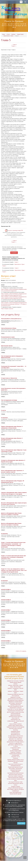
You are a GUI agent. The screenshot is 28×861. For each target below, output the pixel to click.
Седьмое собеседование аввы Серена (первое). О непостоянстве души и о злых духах (14, 493)
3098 (3, 577)
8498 (3, 423)
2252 (3, 384)
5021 (3, 434)
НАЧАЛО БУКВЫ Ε (6, 630)
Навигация (4, 2)
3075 (3, 606)
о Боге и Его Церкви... (21, 651)
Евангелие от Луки (8, 35)
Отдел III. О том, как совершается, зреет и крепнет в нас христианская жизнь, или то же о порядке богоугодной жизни (14, 570)
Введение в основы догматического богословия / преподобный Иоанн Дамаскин (15, 698)
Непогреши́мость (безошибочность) (11, 318)
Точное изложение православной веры (15, 779)
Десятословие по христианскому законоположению (15, 712)
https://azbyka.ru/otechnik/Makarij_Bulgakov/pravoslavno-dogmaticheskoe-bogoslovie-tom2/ (14, 297)
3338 (3, 565)
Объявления (15, 749)
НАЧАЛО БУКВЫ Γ (6, 610)
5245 (3, 519)
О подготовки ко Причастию (9, 378)
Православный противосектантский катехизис (15, 772)
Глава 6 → (14, 46)
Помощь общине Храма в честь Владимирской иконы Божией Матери (15, 761)
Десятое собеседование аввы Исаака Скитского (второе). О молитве (11, 524)
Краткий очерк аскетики (15, 728)
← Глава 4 (14, 44)
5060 (3, 499)
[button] (21, 2)
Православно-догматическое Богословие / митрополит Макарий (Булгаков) (15, 768)
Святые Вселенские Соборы (8, 328)
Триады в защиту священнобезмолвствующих (15, 787)
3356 (3, 596)
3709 (3, 509)
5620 (3, 362)
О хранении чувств (15, 747)
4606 (3, 489)
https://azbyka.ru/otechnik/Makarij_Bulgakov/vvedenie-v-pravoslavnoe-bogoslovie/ (14, 290)
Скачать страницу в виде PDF (15, 230)
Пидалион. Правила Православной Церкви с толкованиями (15, 753)
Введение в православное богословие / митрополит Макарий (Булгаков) (15, 703)
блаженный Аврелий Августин (15, 694)
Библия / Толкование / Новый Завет (15, 692)
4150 (3, 637)
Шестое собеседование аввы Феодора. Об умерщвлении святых (12, 481)
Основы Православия (15, 750)
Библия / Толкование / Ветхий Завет (15, 689)
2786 (3, 374)
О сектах (3, 410)
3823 (3, 467)
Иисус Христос (15, 718)
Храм (3, 34)
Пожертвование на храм (8, 337)
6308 (3, 414)
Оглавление (4, 417)
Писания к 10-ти (15, 756)
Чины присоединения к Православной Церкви (15, 793)
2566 (3, 627)
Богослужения (15, 695)
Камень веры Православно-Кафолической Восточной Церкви (15, 726)
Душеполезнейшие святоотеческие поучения (15, 715)
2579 (3, 552)
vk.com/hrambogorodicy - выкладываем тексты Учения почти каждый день (15, 805)
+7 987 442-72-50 (14, 814)
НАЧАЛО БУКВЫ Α (6, 589)
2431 (3, 539)
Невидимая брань (15, 731)
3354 (3, 324)
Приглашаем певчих (6, 345)
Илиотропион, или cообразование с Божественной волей (15, 721)
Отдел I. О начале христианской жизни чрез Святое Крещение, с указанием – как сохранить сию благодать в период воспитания (13, 545)
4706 (3, 446)
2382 (3, 647)
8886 (3, 352)
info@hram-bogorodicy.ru (14, 800)
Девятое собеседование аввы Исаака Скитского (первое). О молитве (11, 513)
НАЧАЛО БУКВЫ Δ (6, 620)
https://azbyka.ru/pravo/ (7, 308)
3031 (3, 616)
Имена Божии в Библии (15, 724)
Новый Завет (20, 34)
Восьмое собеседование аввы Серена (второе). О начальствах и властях (14, 503)
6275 (3, 406)
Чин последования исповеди (9, 400)
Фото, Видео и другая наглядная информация (15, 790)
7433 (3, 342)
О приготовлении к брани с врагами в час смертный (15, 738)
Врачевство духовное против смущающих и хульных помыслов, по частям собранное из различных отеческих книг (15, 708)
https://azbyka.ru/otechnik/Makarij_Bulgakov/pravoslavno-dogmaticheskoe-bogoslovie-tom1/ (14, 294)
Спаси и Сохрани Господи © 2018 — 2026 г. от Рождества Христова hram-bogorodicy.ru (14, 819)
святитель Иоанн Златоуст (15, 774)
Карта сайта (21, 823)
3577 (3, 530)
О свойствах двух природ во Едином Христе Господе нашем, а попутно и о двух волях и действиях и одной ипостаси (15, 742)
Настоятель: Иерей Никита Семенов (14, 812)
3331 (3, 396)
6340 (3, 477)
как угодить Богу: (10, 314)
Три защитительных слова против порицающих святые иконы (15, 783)
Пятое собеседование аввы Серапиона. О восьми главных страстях (12, 471)
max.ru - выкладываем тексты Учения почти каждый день (15, 809)
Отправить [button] (14, 252)
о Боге (8, 34)
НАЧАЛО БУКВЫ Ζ (6, 641)
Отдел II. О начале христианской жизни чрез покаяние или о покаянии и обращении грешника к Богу (13, 557)
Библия (13, 34)
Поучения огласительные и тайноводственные (15, 764)
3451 (3, 586)
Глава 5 (16, 262)
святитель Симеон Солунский (15, 776)
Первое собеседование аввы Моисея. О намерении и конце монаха (12, 427)
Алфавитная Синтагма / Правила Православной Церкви (15, 681)
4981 (3, 456)
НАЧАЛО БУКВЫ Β (6, 599)
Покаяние (15, 758)
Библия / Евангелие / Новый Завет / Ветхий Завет (15, 686)
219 (3, 333)
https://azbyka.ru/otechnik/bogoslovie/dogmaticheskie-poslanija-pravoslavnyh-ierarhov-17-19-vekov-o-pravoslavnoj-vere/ (14, 304)
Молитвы (15, 730)
